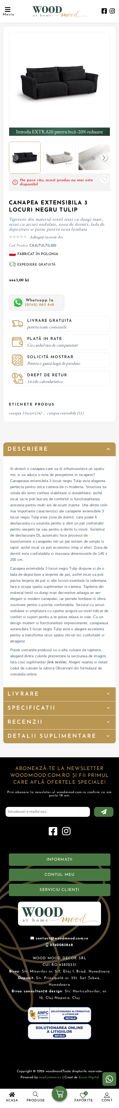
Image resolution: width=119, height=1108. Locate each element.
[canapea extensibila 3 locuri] (59, 82)
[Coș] (59, 1094)
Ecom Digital (89, 1077)
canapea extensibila (61, 412)
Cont (107, 1100)
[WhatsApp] (109, 1079)
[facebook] (104, 12)
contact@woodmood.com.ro (62, 938)
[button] (103, 157)
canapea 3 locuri (21, 412)
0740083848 (61, 945)
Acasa (12, 1100)
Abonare (103, 812)
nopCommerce (50, 1077)
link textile (57, 662)
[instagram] (112, 12)
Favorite (104, 179)
